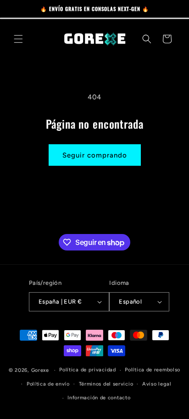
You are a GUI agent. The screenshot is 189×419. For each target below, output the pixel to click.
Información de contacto (98, 398)
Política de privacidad (87, 370)
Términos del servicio (106, 384)
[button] (18, 39)
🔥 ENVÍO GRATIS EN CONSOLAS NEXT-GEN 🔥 (94, 8)
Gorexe (40, 370)
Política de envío (48, 384)
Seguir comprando (94, 155)
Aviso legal (157, 384)
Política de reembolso (152, 370)
